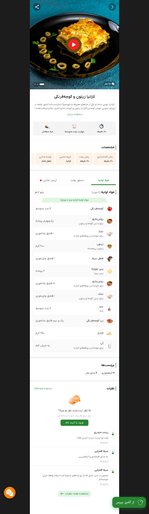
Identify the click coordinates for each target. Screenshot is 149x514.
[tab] (103, 180)
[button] (39, 192)
